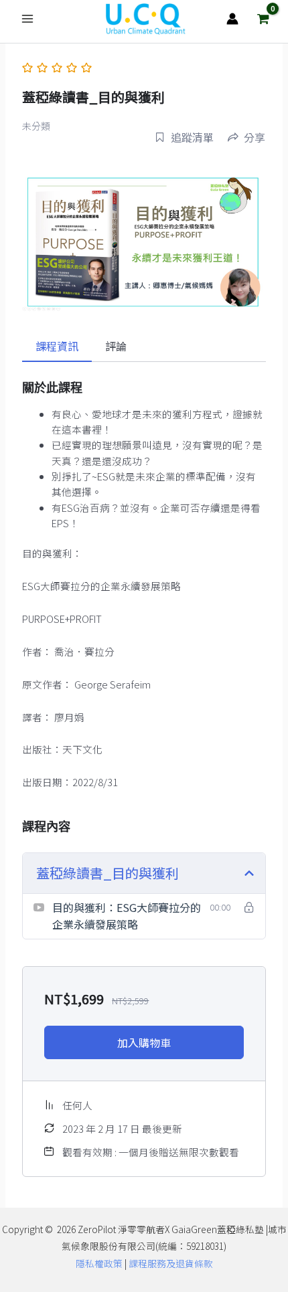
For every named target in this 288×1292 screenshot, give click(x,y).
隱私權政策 (99, 1263)
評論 (116, 346)
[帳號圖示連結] (232, 19)
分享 (254, 137)
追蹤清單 (192, 137)
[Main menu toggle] (27, 19)
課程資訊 (56, 346)
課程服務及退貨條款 (171, 1263)
